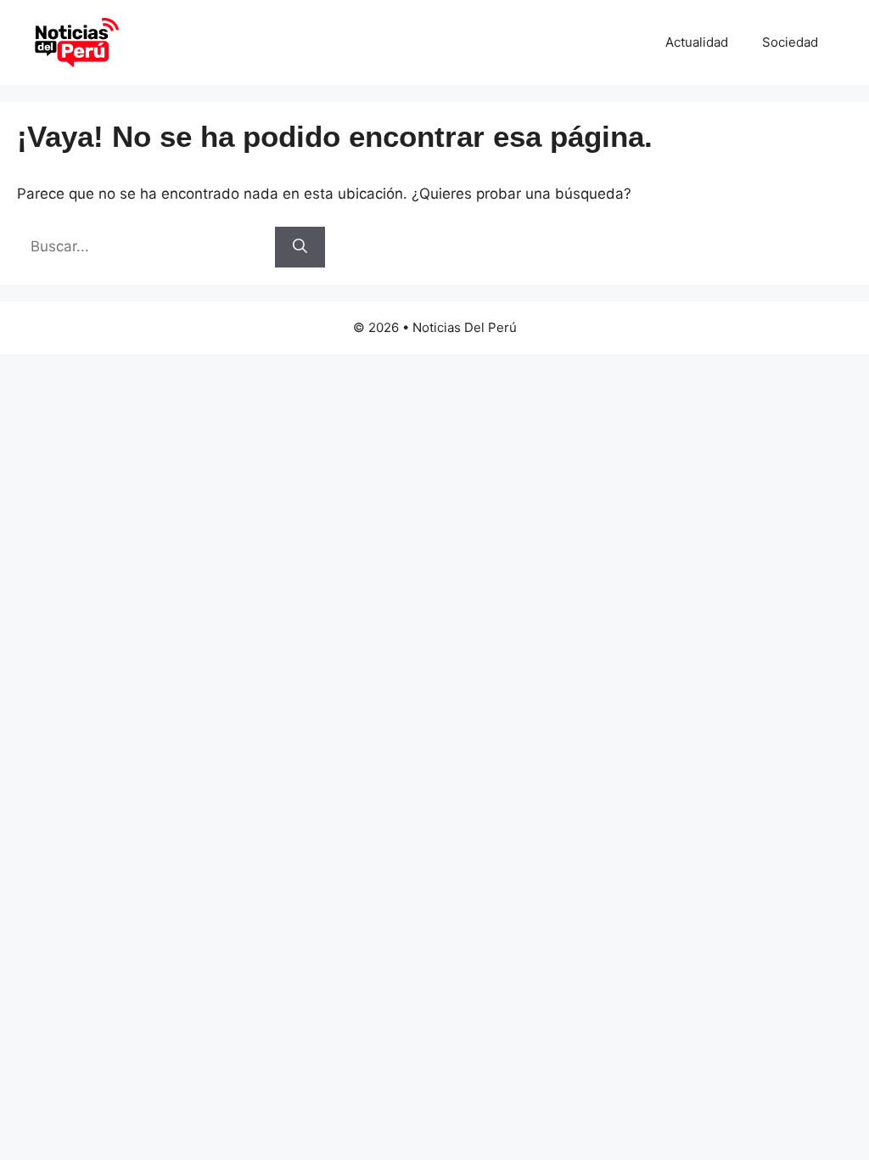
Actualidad (696, 42)
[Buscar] (300, 247)
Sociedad (790, 42)
